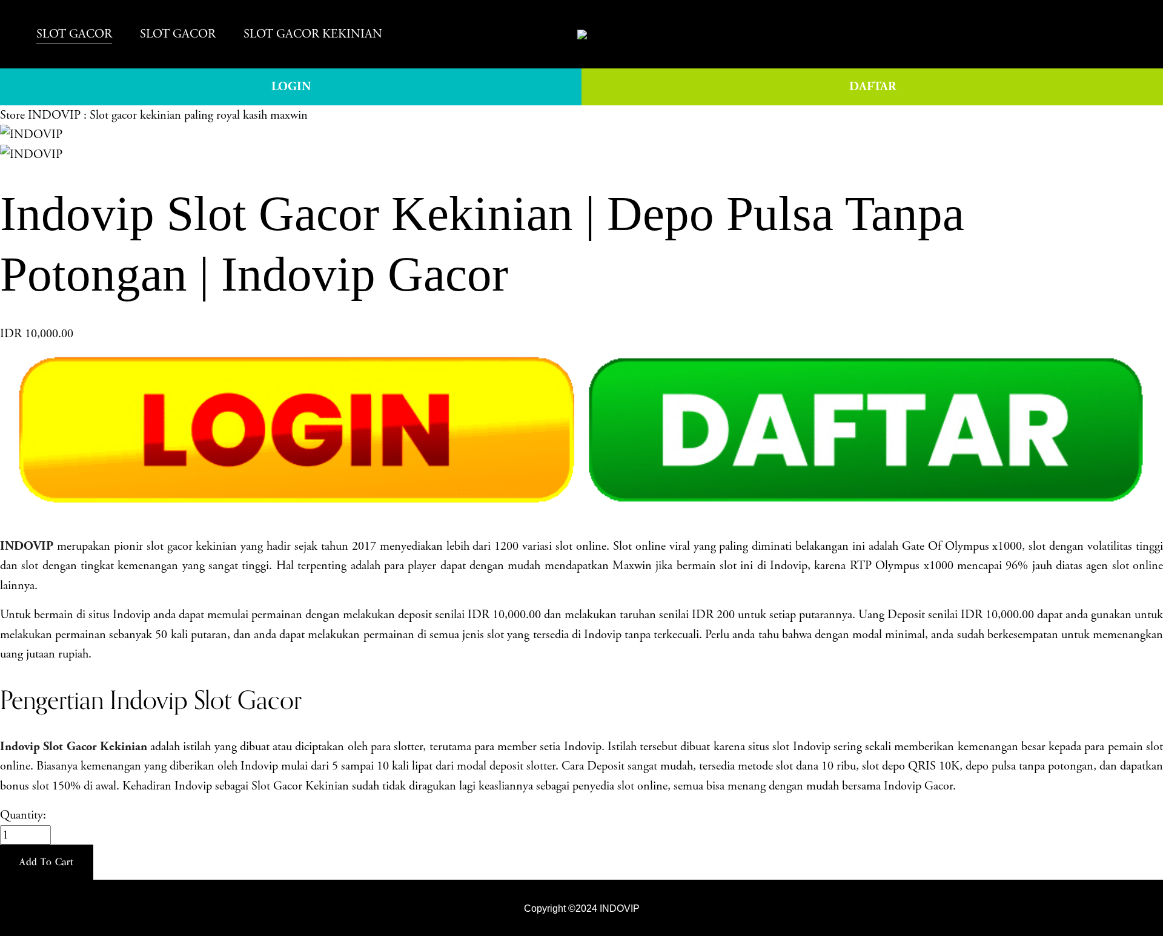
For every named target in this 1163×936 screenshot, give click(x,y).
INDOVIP (618, 908)
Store (12, 115)
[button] (46, 862)
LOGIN (291, 86)
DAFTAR (872, 86)
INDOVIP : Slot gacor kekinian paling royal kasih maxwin (168, 115)
